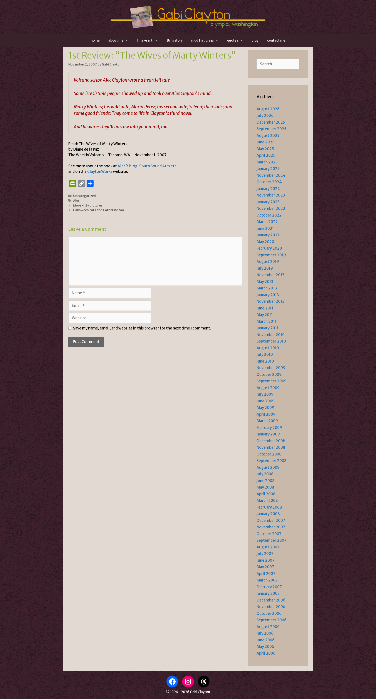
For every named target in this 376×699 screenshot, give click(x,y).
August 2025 (268, 135)
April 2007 (266, 573)
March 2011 (267, 321)
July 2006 (265, 633)
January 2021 (268, 235)
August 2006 (268, 626)
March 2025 (267, 162)
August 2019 (268, 261)
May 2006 (265, 646)
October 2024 (269, 182)
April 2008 (266, 494)
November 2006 (271, 606)
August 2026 (268, 109)
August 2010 (268, 348)
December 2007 (271, 520)
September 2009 (272, 381)
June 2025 (265, 142)
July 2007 (265, 553)
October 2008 (269, 454)
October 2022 (269, 215)
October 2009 (269, 374)
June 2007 (265, 560)
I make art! (145, 40)
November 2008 (271, 447)
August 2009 (268, 387)
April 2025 (266, 155)
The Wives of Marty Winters (103, 143)
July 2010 (265, 354)
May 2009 (265, 407)
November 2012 (271, 301)
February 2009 (269, 427)
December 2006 (271, 600)
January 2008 (268, 513)
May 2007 (265, 567)
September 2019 (271, 255)
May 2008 (265, 487)
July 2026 (265, 115)
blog (255, 40)
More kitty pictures (87, 205)
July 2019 (265, 268)
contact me (276, 40)
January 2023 (268, 202)
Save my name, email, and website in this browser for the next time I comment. (142, 328)
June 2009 (266, 401)
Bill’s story (175, 40)
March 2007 (267, 580)
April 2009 (266, 414)
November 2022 (271, 208)
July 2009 (265, 394)
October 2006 (269, 613)
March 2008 (267, 500)
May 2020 (265, 241)
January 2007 (268, 593)
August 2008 (268, 467)
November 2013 (270, 274)
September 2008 (272, 460)
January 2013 (268, 294)
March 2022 (267, 221)
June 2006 (266, 640)
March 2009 (267, 420)
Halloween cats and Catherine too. (99, 210)
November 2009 (271, 367)
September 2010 (271, 341)
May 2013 (265, 281)
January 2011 (268, 328)
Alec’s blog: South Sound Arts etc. (148, 166)
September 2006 (272, 620)
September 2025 (271, 128)
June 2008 (266, 480)
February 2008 (269, 507)
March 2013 (267, 288)
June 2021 (265, 228)
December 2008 (271, 441)
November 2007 (271, 527)
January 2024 (268, 188)
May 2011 (265, 314)
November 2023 (271, 195)
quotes (232, 40)
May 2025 (265, 148)
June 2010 (265, 361)
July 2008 (265, 474)
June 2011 (265, 308)
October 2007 (269, 533)
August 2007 (268, 547)
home (95, 40)
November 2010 (271, 334)
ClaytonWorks (99, 171)
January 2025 (268, 168)
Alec (76, 201)
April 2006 (266, 653)
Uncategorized (84, 196)
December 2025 (271, 122)
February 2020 (269, 248)
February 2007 (269, 587)
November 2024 (271, 175)
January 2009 (268, 434)
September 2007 (271, 540)
